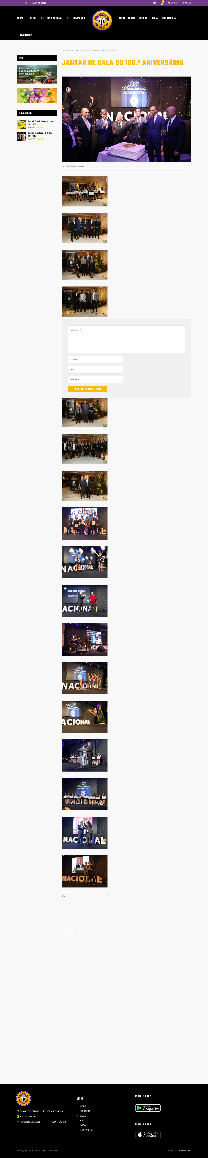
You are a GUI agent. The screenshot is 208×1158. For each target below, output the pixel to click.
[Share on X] (63, 211)
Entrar (174, 3)
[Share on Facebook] (66, 211)
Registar (186, 3)
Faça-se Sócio (39, 3)
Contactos (86, 1130)
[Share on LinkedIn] (72, 211)
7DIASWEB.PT (185, 1150)
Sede (83, 1115)
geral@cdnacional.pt (30, 1122)
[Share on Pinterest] (69, 211)
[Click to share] (63, 208)
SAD (82, 1120)
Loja (83, 1125)
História (85, 1111)
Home (83, 1106)
